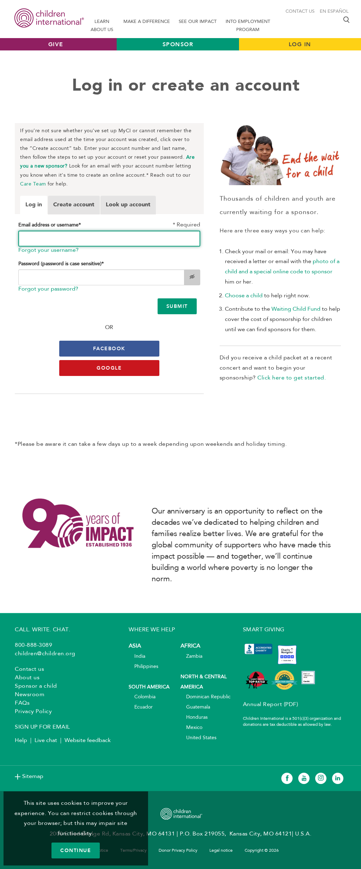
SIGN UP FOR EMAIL (42, 727)
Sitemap (32, 776)
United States (198, 738)
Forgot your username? (48, 250)
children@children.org (45, 654)
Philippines (143, 666)
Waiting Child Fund (295, 309)
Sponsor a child (36, 686)
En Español (334, 11)
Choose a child (244, 296)
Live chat (46, 740)
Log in (33, 205)
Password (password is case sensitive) (61, 264)
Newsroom (29, 695)
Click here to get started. (291, 378)
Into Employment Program (248, 25)
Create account (73, 205)
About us (27, 678)
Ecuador (141, 707)
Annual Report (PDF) (270, 704)
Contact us (300, 11)
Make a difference (146, 21)
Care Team (33, 184)
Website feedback (88, 740)
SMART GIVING (263, 630)
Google (109, 368)
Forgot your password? (48, 289)
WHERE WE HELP (152, 630)
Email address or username (49, 225)
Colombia (142, 697)
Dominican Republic (205, 697)
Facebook (109, 348)
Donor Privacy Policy (178, 851)
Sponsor (178, 44)
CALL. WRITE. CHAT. (42, 630)
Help (21, 740)
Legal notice (221, 851)
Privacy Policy (33, 712)
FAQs (22, 703)
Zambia (191, 656)
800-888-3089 (33, 645)
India (137, 656)
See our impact (197, 21)
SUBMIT (177, 306)
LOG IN (300, 44)
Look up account (128, 205)
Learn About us (102, 25)
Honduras (194, 717)
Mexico (191, 727)
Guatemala (195, 707)
